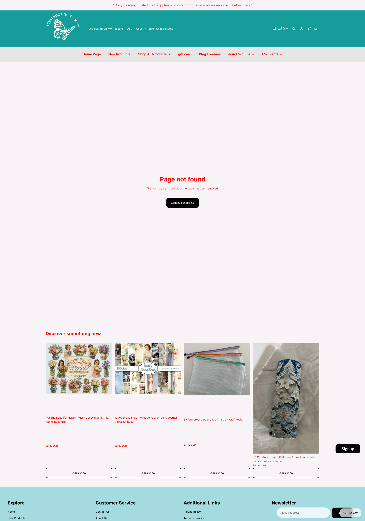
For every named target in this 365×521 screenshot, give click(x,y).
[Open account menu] (301, 29)
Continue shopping (182, 202)
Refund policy (192, 511)
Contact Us (103, 511)
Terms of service (194, 518)
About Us (101, 518)
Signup (348, 449)
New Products (16, 518)
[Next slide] (106, 368)
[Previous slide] (51, 368)
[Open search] (293, 29)
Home (11, 511)
